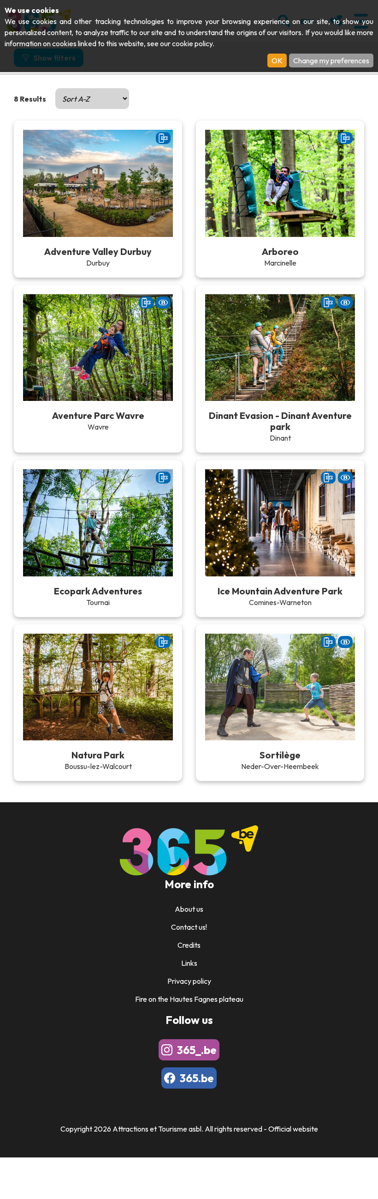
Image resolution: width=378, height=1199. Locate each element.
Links (189, 963)
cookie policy (192, 43)
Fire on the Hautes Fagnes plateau (189, 999)
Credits (189, 945)
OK (277, 60)
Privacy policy (189, 981)
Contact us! (189, 927)
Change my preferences (331, 60)
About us (189, 909)
